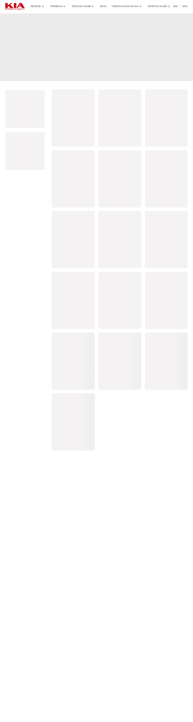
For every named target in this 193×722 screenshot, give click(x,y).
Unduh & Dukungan (125, 6)
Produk (36, 6)
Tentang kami (81, 6)
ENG (185, 6)
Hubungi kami (157, 6)
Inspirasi (56, 6)
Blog (103, 6)
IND (175, 6)
